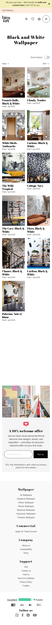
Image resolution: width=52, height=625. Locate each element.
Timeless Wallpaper (26, 517)
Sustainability (26, 549)
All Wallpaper (26, 495)
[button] (33, 19)
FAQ (26, 567)
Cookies (26, 586)
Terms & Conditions (26, 578)
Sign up (40, 454)
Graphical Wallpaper (26, 499)
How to (26, 574)
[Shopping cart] (39, 19)
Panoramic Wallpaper (26, 514)
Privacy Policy (26, 582)
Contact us (26, 571)
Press (26, 553)
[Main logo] (6, 19)
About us (26, 545)
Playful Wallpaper (26, 506)
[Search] (26, 19)
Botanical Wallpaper (26, 510)
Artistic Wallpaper (26, 502)
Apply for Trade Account (26, 531)
